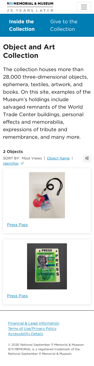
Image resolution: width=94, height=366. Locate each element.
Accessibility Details (25, 334)
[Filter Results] (87, 158)
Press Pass (17, 224)
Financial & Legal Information (33, 323)
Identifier (11, 163)
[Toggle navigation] (84, 7)
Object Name (58, 158)
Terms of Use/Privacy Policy (32, 328)
